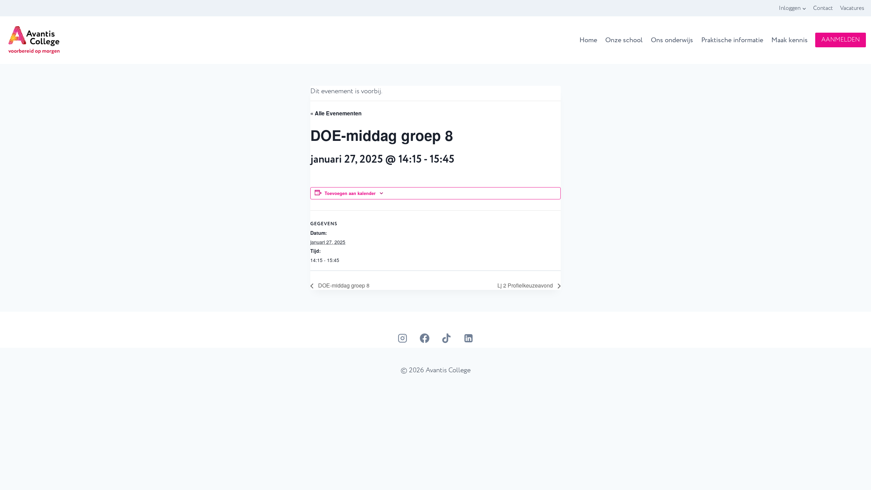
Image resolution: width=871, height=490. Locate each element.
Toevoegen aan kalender (350, 193)
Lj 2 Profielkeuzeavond (525, 285)
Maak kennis (789, 40)
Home (588, 40)
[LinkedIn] (468, 338)
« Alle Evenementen (336, 113)
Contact (823, 8)
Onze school (624, 40)
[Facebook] (424, 338)
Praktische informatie (732, 40)
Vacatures (852, 8)
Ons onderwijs (672, 40)
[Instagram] (402, 338)
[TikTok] (446, 338)
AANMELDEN (840, 39)
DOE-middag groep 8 (343, 285)
